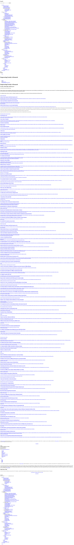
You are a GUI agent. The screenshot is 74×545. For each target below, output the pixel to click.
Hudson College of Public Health (9, 34)
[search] (0, 71)
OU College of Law (7, 28)
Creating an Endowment (8, 17)
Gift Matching (6, 486)
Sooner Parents (7, 518)
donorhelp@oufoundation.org (5, 449)
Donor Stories (6, 52)
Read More (37, 443)
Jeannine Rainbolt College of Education (10, 24)
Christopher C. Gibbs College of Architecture (10, 493)
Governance (6, 539)
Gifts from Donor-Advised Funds (9, 16)
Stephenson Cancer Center (8, 511)
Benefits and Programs (7, 532)
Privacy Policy (3, 452)
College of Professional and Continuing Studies (10, 29)
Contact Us (6, 66)
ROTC (6, 45)
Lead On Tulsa (7, 10)
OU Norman (32, 472)
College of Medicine (7, 32)
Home (2, 80)
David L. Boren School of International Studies (10, 27)
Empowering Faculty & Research (9, 51)
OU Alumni (4, 59)
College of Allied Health (8, 30)
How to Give (5, 12)
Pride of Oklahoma (7, 44)
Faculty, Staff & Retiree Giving (9, 14)
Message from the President (6, 479)
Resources (6, 60)
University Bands (7, 47)
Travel (5, 534)
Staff (5, 64)
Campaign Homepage (6, 5)
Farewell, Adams (7, 46)
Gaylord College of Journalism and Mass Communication (12, 500)
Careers (4, 67)
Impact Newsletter (7, 525)
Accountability (7, 65)
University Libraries (7, 48)
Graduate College (7, 507)
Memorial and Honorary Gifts (8, 15)
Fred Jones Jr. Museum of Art (8, 42)
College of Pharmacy (7, 33)
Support (3, 450)
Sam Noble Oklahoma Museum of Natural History (11, 43)
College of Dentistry (7, 31)
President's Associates (6, 40)
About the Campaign (5, 6)
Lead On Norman (7, 9)
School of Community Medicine (9, 509)
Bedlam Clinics (7, 36)
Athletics (6, 11)
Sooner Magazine (7, 53)
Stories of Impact (5, 50)
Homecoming (6, 516)
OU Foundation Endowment (6, 18)
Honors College (7, 26)
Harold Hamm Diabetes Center (8, 38)
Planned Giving (7, 13)
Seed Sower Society (7, 57)
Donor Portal (3, 70)
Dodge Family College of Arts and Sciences (10, 21)
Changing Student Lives (8, 523)
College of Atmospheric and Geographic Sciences (11, 22)
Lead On (3, 477)
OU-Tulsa (4, 35)
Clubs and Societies (7, 61)
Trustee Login (3, 456)
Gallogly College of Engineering (9, 25)
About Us (4, 63)
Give (1, 458)
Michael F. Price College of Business (9, 495)
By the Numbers (5, 54)
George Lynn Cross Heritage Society (9, 56)
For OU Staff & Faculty (6, 69)
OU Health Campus (36, 472)
